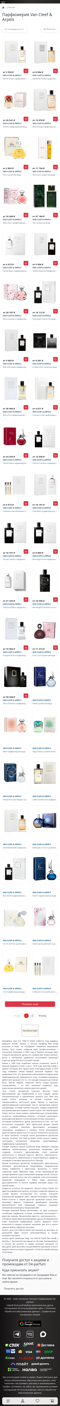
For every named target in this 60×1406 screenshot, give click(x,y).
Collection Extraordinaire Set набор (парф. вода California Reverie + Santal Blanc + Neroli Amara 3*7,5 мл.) (44, 992)
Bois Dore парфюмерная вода (15, 895)
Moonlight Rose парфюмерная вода (44, 559)
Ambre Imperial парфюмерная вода (44, 271)
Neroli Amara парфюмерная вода (15, 78)
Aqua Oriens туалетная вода (44, 751)
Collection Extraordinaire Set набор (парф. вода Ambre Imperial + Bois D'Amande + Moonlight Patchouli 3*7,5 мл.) (15, 511)
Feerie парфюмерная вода (44, 895)
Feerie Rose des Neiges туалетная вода (15, 799)
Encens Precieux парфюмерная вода (44, 463)
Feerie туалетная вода (42, 703)
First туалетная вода (12, 174)
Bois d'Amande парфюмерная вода (15, 367)
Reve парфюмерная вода (14, 751)
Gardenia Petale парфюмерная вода (44, 78)
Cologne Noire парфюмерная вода (15, 655)
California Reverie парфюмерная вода (44, 799)
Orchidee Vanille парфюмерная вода (15, 847)
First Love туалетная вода (43, 655)
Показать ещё (30, 1004)
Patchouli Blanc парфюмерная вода (15, 607)
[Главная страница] (3, 7)
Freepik (36, 1314)
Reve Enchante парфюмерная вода (15, 319)
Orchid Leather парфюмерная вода (15, 559)
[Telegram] (17, 1334)
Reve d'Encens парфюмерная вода (15, 703)
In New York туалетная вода (44, 367)
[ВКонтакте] (30, 1334)
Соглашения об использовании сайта (23, 1389)
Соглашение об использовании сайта (24, 1308)
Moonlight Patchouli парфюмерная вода (44, 319)
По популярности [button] (13, 29)
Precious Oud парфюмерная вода (44, 415)
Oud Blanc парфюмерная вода (44, 511)
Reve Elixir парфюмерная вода (15, 222)
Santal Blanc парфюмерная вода (15, 271)
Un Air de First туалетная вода (15, 943)
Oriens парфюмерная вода (15, 126)
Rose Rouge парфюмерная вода (44, 126)
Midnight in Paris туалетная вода (44, 847)
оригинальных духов (42, 1305)
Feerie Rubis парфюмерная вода (15, 463)
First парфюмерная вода (14, 992)
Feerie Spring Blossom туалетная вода (44, 943)
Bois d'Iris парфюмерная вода (15, 415)
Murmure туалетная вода (43, 174)
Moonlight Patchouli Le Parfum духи (44, 607)
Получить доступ (14, 1288)
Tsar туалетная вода (41, 222)
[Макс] (43, 1334)
